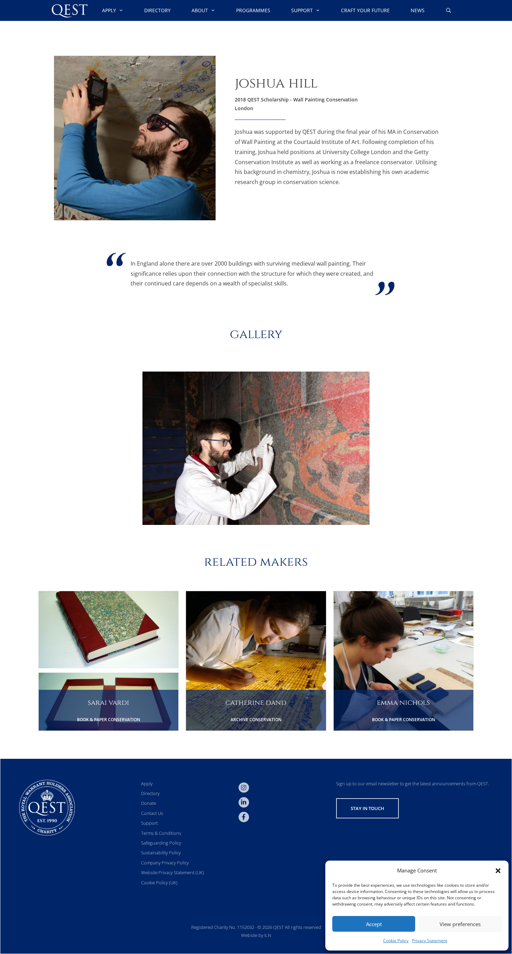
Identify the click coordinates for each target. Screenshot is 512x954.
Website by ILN (256, 935)
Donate (148, 803)
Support (302, 10)
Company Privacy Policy (165, 863)
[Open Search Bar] (448, 10)
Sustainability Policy (161, 852)
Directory (157, 10)
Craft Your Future (365, 10)
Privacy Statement (429, 941)
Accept (374, 924)
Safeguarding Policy (161, 843)
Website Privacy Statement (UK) (172, 872)
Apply (109, 10)
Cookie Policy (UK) (159, 882)
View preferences (460, 924)
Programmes (253, 10)
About (200, 10)
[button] (498, 870)
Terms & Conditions (161, 833)
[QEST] (69, 10)
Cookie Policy (396, 941)
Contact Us (152, 813)
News (418, 10)
